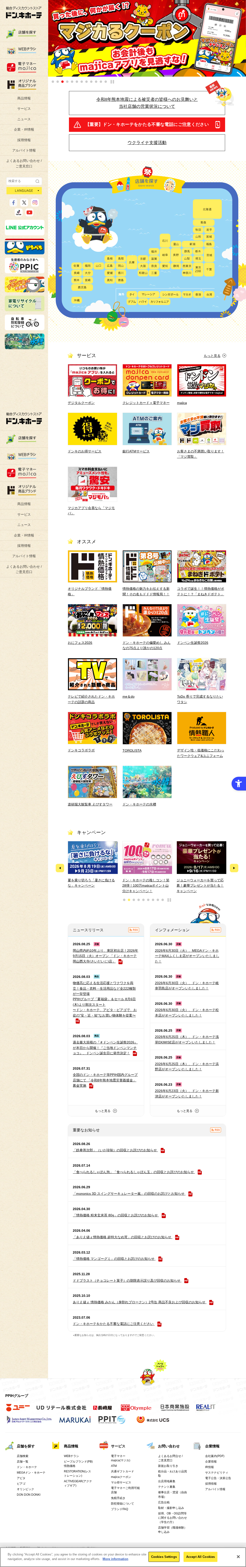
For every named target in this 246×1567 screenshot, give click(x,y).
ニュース (24, 119)
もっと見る (212, 356)
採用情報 (24, 140)
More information (115, 1559)
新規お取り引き (168, 1466)
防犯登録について (122, 1503)
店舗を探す (26, 1446)
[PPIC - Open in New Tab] (24, 271)
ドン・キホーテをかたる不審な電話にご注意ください (113, 1324)
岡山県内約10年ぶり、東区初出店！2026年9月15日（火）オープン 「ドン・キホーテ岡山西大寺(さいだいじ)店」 (105, 956)
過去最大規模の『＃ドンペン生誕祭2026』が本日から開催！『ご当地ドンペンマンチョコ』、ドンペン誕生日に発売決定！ (105, 1047)
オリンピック (25, 1489)
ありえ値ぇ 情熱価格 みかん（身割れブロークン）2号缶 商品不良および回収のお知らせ (139, 1302)
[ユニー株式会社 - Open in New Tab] (18, 1410)
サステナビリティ (216, 1472)
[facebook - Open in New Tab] (13, 204)
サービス (24, 108)
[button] (53, 81)
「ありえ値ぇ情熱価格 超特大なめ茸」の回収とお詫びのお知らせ (122, 1237)
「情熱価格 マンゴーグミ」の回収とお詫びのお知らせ (113, 1259)
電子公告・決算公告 (218, 1478)
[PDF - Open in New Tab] (161, 1150)
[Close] (238, 1556)
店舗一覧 (22, 1461)
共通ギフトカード (122, 1471)
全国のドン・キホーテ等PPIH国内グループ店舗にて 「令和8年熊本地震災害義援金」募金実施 (105, 1080)
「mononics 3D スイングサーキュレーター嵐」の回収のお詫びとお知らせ (128, 1193)
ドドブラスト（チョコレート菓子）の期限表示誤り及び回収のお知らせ (126, 1280)
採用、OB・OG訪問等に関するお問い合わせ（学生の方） (172, 1518)
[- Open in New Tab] (133, 929)
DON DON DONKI (28, 1494)
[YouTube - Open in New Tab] (29, 214)
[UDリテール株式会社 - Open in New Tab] (61, 1410)
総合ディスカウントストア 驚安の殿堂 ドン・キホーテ (24, 12)
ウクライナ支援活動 (147, 142)
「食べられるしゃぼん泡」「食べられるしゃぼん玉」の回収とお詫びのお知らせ (133, 1172)
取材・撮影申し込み (171, 1508)
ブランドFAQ (119, 1509)
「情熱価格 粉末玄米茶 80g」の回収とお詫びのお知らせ (115, 1215)
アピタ (21, 1478)
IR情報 (209, 1467)
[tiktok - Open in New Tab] (18, 214)
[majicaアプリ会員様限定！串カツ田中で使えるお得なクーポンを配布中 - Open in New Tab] (147, 38)
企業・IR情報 (24, 129)
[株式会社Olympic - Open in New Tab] (136, 1410)
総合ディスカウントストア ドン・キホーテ (24, 418)
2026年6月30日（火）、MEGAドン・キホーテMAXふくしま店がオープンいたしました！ (187, 956)
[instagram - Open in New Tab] (35, 204)
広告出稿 (164, 1502)
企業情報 (212, 1446)
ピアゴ (21, 1483)
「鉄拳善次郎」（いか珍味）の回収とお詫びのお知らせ (115, 1150)
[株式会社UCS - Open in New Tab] (153, 1422)
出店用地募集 (166, 1481)
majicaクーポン (121, 1477)
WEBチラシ (71, 1456)
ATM (114, 1466)
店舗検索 (22, 1456)
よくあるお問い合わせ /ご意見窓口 (24, 163)
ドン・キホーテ (27, 1467)
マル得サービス (121, 1482)
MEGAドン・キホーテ (31, 1472)
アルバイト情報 (24, 150)
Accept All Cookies (200, 1557)
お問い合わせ (169, 1446)
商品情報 (24, 98)
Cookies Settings (164, 1557)
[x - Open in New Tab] (24, 204)
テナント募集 (166, 1486)
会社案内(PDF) (214, 1456)
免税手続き (118, 1498)
